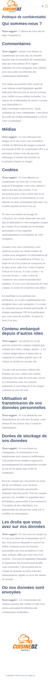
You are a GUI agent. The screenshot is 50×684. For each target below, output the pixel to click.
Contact (33, 657)
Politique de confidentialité (25, 660)
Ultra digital (39, 675)
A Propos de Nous (20, 657)
